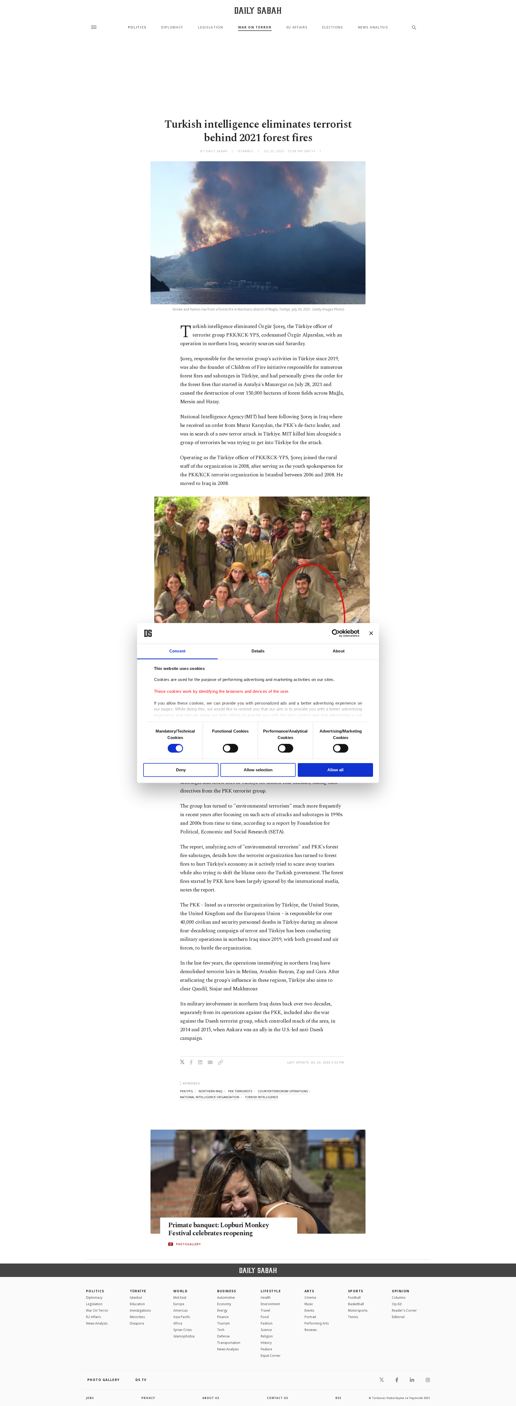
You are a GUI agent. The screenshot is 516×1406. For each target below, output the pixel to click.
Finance (223, 1317)
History (266, 1342)
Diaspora (137, 1323)
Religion (267, 1336)
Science (266, 1330)
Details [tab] (258, 651)
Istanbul (136, 1297)
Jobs (90, 1398)
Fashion (267, 1323)
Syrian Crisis (182, 1330)
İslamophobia (184, 1336)
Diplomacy (172, 27)
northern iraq (211, 1091)
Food (265, 1317)
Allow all (335, 770)
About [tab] (339, 651)
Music (308, 1304)
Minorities (137, 1317)
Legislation (210, 27)
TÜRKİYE (138, 1291)
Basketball (356, 1304)
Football (354, 1297)
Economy (224, 1304)
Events (309, 1310)
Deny (181, 770)
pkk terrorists (240, 1091)
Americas (180, 1310)
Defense (223, 1336)
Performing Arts (316, 1323)
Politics (137, 27)
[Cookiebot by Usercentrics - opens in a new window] (335, 633)
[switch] (230, 748)
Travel (265, 1310)
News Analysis (373, 27)
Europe (178, 1304)
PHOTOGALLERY (188, 1244)
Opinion (401, 1291)
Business (226, 1291)
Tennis (353, 1317)
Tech (220, 1330)
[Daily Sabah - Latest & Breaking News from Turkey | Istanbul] (257, 10)
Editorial (398, 1317)
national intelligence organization (209, 1097)
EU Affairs (297, 27)
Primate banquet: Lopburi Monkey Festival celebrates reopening (218, 1229)
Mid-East (179, 1297)
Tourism (223, 1323)
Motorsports (357, 1310)
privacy (148, 1398)
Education (137, 1304)
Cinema (310, 1297)
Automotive (226, 1297)
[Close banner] (371, 633)
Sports (355, 1291)
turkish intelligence (261, 1097)
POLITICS (95, 1291)
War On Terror (255, 27)
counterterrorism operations (283, 1091)
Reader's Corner (404, 1310)
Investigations (140, 1310)
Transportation (228, 1342)
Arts (309, 1291)
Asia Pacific (181, 1317)
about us (210, 1398)
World (180, 1291)
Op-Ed (397, 1304)
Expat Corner (271, 1355)
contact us (277, 1398)
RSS (338, 1398)
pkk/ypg (186, 1091)
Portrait (310, 1317)
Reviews (310, 1330)
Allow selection (258, 770)
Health (266, 1297)
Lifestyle (271, 1291)
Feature (266, 1349)
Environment (270, 1304)
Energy (222, 1310)
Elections (332, 27)
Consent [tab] (177, 651)
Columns (398, 1297)
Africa (177, 1323)
